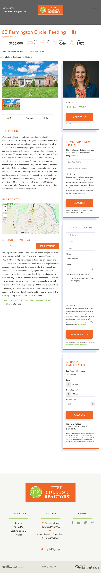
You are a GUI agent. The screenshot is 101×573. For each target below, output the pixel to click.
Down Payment (72, 390)
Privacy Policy (81, 193)
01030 (48, 300)
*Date (68, 254)
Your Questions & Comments (77, 274)
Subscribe (79, 203)
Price (68, 380)
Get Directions (47, 246)
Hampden (29, 300)
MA (20, 300)
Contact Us (73, 228)
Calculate (79, 414)
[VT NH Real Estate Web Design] (87, 567)
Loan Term (70, 371)
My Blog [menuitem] (18, 534)
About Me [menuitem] (18, 526)
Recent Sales (79, 111)
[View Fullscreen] (5, 215)
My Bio (68, 123)
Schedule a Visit (88, 228)
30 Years (82, 371)
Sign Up (56, 549)
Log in (48, 549)
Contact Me (79, 117)
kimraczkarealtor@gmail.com (14, 12)
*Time (68, 264)
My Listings (70, 111)
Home (4, 300)
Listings (13, 300)
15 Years (73, 374)
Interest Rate (71, 400)
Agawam (39, 300)
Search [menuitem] (18, 522)
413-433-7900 (8, 8)
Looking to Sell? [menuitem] (18, 530)
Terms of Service (80, 344)
